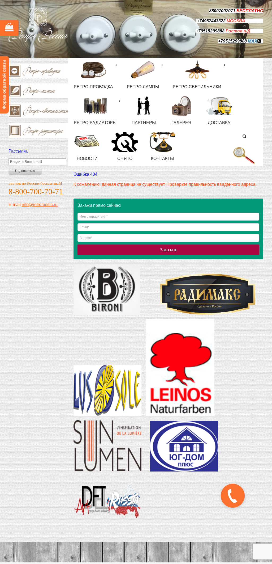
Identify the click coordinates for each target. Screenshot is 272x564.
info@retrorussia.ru (40, 204)
